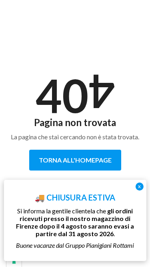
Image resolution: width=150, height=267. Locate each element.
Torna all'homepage (75, 160)
